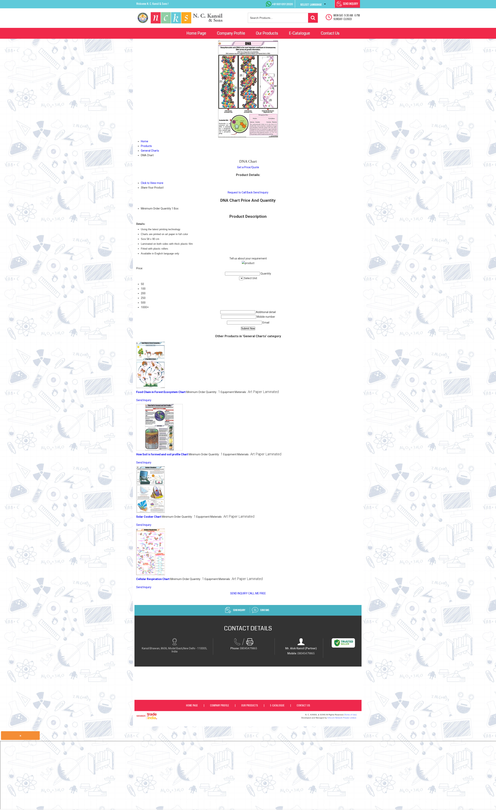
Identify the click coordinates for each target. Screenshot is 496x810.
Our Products (267, 33)
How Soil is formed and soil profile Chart (162, 454)
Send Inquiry (260, 192)
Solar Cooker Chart (148, 516)
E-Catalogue (299, 33)
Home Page (196, 33)
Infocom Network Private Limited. (342, 718)
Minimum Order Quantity (156, 208)
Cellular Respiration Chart (153, 579)
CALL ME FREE (257, 593)
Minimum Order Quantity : (203, 392)
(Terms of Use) (350, 715)
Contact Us (330, 33)
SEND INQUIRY (239, 593)
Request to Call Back (240, 192)
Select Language (311, 4)
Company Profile (231, 33)
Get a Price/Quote (248, 167)
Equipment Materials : (250, 392)
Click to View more (152, 182)
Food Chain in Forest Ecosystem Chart (161, 392)
